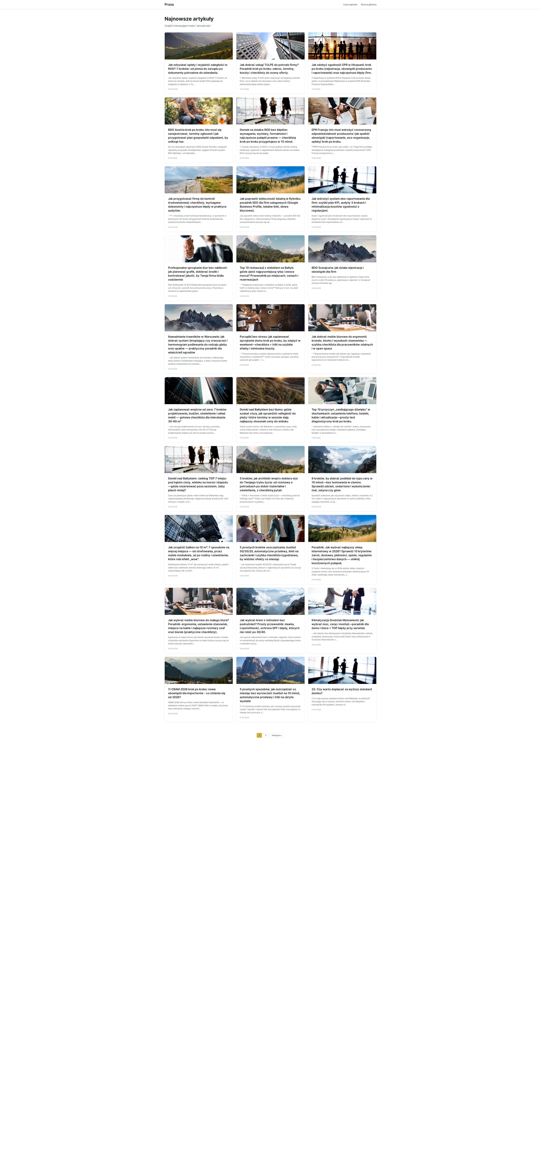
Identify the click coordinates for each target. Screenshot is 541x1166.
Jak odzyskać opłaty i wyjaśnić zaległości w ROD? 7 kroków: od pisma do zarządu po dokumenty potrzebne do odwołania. (197, 68)
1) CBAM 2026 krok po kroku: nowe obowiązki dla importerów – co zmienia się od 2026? (196, 693)
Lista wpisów (350, 4)
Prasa (169, 4)
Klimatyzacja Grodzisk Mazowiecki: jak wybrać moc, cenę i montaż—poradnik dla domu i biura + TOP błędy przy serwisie (340, 624)
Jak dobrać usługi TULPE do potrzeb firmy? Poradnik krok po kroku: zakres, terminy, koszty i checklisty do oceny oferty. (269, 68)
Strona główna (368, 4)
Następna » (277, 735)
